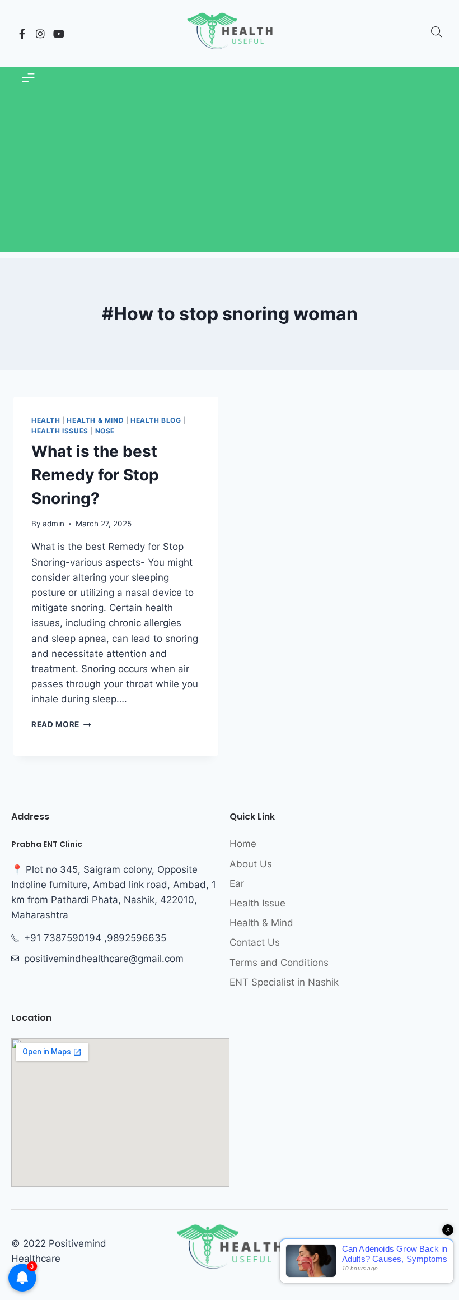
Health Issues (59, 431)
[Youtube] (59, 34)
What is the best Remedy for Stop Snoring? (95, 475)
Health (45, 420)
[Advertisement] (229, 173)
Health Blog (155, 420)
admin (53, 523)
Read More (61, 724)
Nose (105, 431)
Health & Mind (95, 420)
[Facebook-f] (22, 34)
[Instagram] (40, 34)
